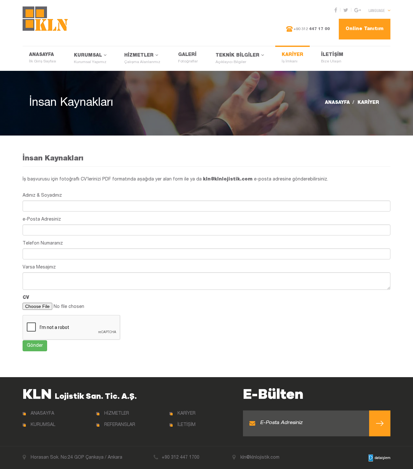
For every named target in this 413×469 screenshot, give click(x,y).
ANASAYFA (42, 58)
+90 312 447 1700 (180, 457)
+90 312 (311, 29)
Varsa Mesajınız (39, 267)
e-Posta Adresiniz (42, 219)
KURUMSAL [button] (90, 58)
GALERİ (188, 58)
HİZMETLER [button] (142, 58)
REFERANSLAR (119, 425)
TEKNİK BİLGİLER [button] (238, 58)
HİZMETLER (116, 413)
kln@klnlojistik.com (228, 179)
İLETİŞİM (332, 58)
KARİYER (292, 58)
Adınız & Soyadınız (42, 195)
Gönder (35, 346)
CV (26, 298)
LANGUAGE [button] (377, 11)
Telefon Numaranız (43, 243)
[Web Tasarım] (379, 458)
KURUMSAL (43, 425)
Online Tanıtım (365, 29)
